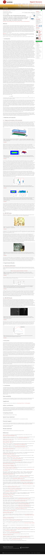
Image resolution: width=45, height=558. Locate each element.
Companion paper (38, 14)
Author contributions (39, 51)
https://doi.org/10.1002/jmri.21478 (7, 534)
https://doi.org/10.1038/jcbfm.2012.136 (20, 508)
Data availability (38, 50)
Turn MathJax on (39, 41)
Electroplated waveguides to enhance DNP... (40, 35)
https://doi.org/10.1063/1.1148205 (7, 442)
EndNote (37, 17)
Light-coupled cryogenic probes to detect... (40, 32)
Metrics (29, 12)
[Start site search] (41, 10)
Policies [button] (27, 3)
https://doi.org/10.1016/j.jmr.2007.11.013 (23, 498)
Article (23, 12)
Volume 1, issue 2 (7, 10)
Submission (23, 3)
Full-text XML (38, 13)
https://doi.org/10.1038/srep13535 (23, 437)
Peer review (26, 12)
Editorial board (35, 3)
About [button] (39, 3)
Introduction (38, 44)
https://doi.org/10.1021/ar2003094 (16, 460)
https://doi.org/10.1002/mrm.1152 (24, 476)
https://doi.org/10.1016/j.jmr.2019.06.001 (26, 480)
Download (5, 158)
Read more (37, 23)
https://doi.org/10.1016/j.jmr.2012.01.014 (12, 456)
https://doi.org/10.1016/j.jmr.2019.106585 (20, 500)
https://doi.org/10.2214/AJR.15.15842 (10, 530)
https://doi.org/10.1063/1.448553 (7, 512)
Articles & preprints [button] (18, 3)
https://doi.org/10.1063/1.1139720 (7, 496)
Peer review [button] (30, 3)
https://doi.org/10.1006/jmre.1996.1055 (18, 478)
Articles (4, 10)
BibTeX (37, 16)
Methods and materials (38, 45)
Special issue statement (38, 53)
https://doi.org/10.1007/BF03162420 (14, 532)
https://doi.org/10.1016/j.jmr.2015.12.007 (8, 448)
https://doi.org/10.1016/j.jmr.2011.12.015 (13, 486)
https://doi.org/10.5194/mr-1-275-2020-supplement (23, 403)
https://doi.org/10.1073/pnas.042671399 (28, 483)
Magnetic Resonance (36, 2)
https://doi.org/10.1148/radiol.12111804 (8, 494)
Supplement (37, 15)
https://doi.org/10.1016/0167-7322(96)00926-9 (9, 465)
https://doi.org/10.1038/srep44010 (17, 458)
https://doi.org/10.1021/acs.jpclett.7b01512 (8, 463)
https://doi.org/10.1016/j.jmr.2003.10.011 (20, 446)
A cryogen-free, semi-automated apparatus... (39, 38)
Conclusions (38, 49)
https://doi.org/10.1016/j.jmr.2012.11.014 (10, 491)
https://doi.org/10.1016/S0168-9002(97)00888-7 (9, 435)
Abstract (38, 43)
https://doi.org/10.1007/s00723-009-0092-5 (9, 510)
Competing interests (39, 52)
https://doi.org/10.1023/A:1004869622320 (20, 444)
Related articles (33, 12)
